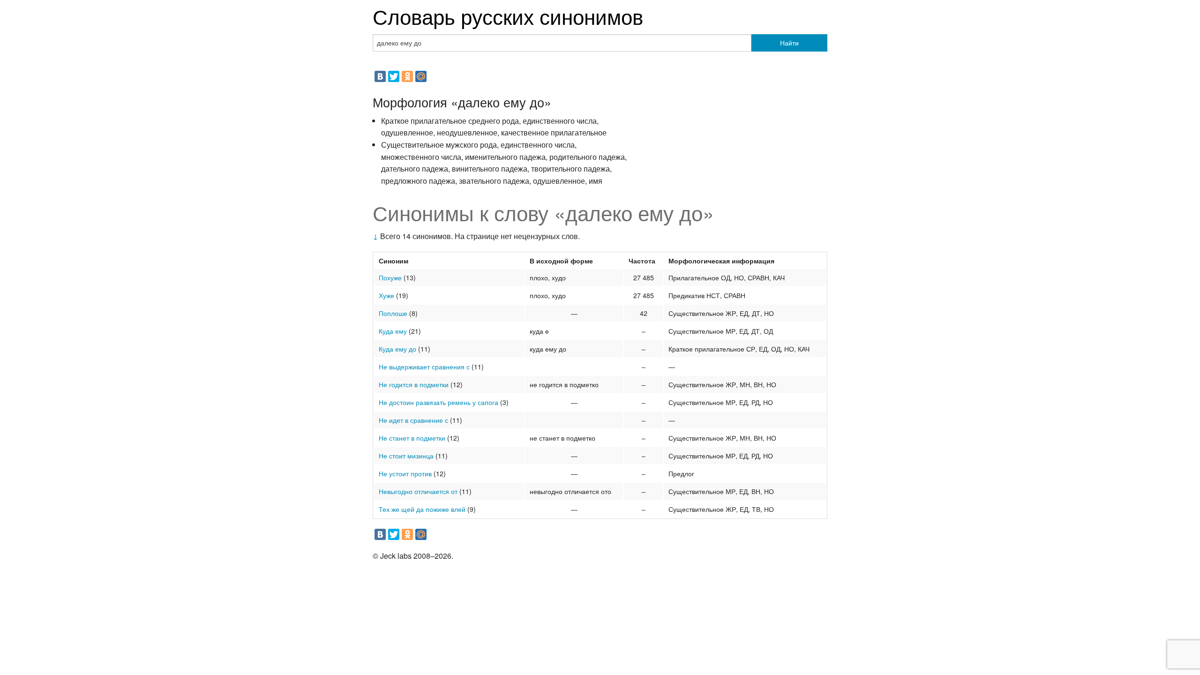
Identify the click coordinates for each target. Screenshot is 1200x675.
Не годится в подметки (414, 384)
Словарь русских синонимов (508, 15)
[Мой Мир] (421, 76)
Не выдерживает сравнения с (424, 366)
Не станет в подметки (412, 437)
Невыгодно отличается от (418, 491)
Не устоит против (405, 473)
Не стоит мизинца (406, 455)
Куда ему (393, 331)
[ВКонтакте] (380, 76)
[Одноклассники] (407, 76)
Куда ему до (397, 348)
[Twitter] (393, 76)
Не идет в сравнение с (413, 420)
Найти (789, 42)
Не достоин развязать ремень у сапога (438, 402)
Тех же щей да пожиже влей (422, 509)
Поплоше (393, 313)
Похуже (390, 277)
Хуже (386, 295)
